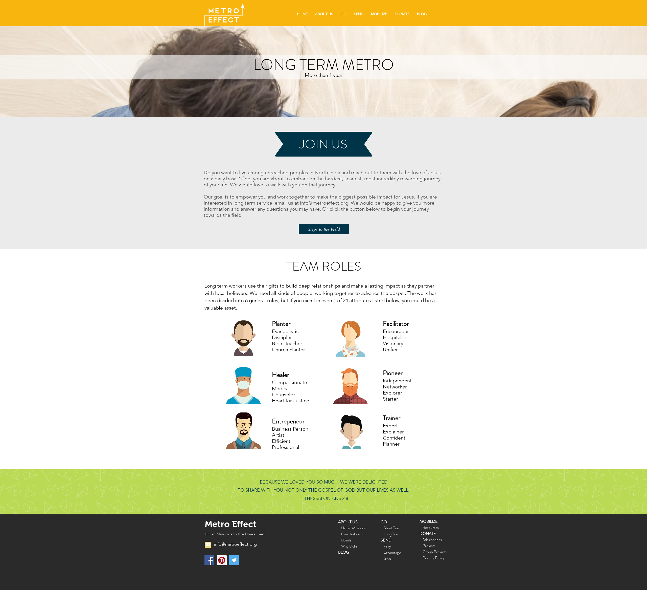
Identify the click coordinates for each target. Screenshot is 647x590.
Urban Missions (353, 528)
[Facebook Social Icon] (209, 560)
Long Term (392, 534)
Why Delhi (349, 546)
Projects (429, 546)
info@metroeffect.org (324, 203)
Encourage (392, 552)
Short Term (392, 528)
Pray (387, 546)
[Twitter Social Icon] (234, 560)
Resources (431, 527)
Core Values (349, 534)
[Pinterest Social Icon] (222, 560)
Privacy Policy (434, 558)
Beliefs (346, 540)
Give (387, 558)
